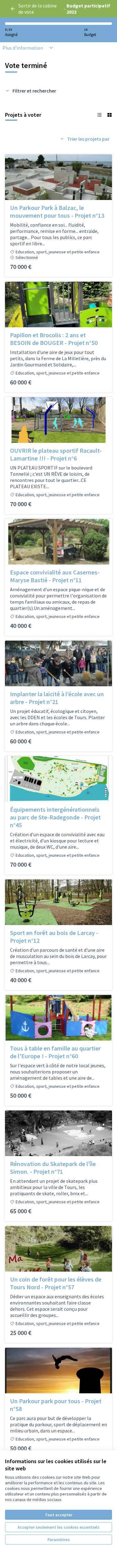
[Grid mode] (109, 114)
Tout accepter (58, 1515)
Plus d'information (22, 48)
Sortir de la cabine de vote (37, 8)
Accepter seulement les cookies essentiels (58, 1527)
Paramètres (58, 1539)
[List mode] (99, 114)
